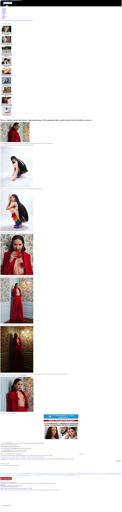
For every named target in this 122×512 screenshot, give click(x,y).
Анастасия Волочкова (27, 473)
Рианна (49, 475)
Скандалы (11, 20)
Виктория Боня (93, 473)
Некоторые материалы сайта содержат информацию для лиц (21, 488)
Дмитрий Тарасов (13, 474)
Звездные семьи (4, 12)
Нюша (17, 475)
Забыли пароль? (3, 5)
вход (1, 1)
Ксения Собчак (71, 474)
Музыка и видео (5, 16)
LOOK (3, 15)
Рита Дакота (52, 475)
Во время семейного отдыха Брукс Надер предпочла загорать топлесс (6, 75)
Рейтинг (3, 17)
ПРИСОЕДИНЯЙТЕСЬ (23, 375)
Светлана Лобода (57, 475)
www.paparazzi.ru (3, 482)
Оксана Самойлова (21, 475)
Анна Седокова (64, 473)
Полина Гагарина (39, 475)
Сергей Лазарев (62, 475)
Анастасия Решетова (42, 473)
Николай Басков (12, 475)
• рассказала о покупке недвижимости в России (10, 446)
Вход (3, 18)
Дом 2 (24, 474)
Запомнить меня (7, 4)
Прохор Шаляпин (45, 475)
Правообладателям (7, 488)
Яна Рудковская (77, 475)
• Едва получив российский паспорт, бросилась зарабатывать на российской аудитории (16, 448)
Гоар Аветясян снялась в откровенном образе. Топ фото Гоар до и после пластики (14, 458)
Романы (3, 11)
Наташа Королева (7, 475)
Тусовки (3, 13)
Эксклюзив (4, 8)
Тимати (67, 475)
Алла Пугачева (20, 473)
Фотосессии (4, 9)
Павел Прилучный (33, 475)
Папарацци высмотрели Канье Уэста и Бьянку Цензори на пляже (6, 85)
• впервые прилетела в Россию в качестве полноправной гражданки (13, 451)
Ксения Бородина (65, 474)
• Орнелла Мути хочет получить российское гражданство (9, 444)
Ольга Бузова (26, 475)
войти (7, 5)
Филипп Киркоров (71, 475)
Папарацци (4, 10)
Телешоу (30, 20)
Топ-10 (3, 14)
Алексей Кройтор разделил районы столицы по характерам (6, 115)
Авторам (1, 488)
